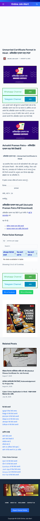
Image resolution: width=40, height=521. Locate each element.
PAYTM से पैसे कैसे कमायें (10, 475)
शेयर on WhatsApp (26, 292)
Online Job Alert (20, 4)
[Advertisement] (20, 27)
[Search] (37, 4)
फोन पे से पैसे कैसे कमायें (9, 464)
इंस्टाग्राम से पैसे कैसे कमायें (10, 416)
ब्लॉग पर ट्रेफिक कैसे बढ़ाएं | (10, 447)
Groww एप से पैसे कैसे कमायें (11, 472)
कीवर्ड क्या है (6, 444)
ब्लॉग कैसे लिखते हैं (7, 439)
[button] (14, 253)
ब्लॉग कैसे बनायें (6, 436)
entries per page (12, 241)
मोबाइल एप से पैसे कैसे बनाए (10, 419)
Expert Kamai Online (20, 510)
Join (30, 92)
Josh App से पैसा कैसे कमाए (11, 469)
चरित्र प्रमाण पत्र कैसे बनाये (15, 226)
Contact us (31, 502)
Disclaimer (21, 502)
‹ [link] (32, 269)
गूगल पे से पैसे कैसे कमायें (9, 461)
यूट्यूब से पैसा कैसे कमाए (9, 411)
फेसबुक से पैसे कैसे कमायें (9, 414)
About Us (13, 502)
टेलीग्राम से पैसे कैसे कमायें (10, 425)
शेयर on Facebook (9, 292)
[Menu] (3, 4)
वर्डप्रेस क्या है (6, 441)
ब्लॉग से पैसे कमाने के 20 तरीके (11, 450)
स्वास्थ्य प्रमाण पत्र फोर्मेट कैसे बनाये (17, 229)
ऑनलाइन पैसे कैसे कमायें (9, 422)
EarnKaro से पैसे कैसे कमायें (11, 467)
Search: (7, 246)
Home (7, 502)
